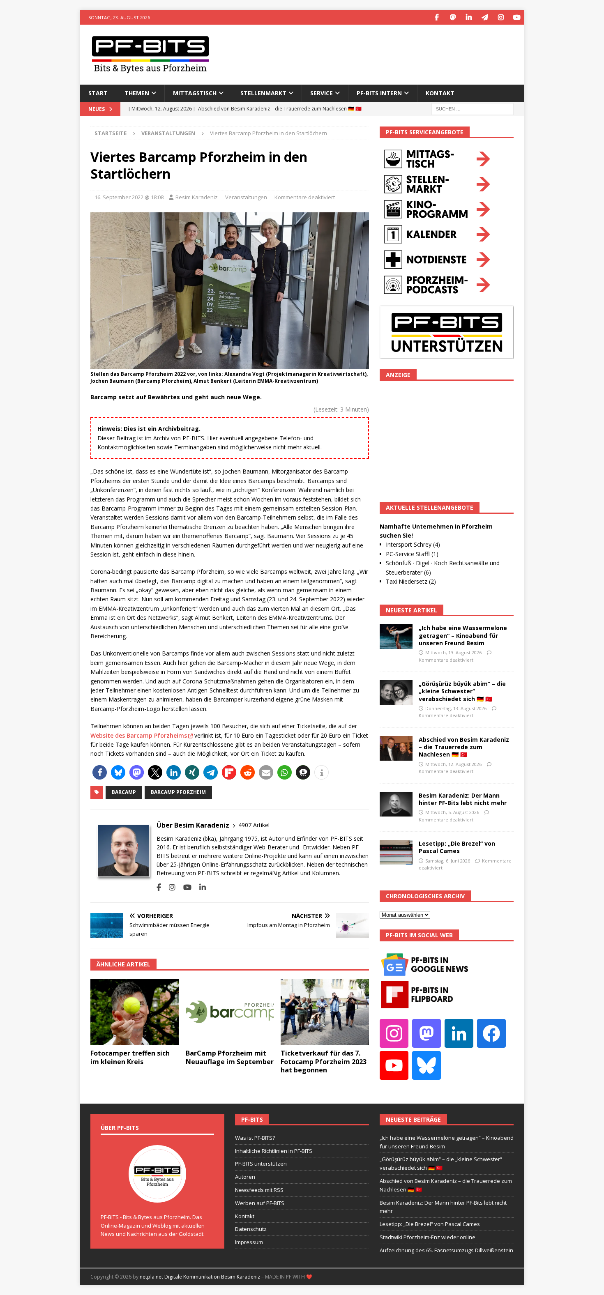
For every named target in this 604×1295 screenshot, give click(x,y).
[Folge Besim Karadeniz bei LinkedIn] (199, 887)
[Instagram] (500, 17)
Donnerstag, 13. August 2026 (455, 708)
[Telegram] (484, 17)
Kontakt (440, 93)
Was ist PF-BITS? (255, 1137)
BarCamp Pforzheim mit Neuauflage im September (230, 1057)
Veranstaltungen (246, 197)
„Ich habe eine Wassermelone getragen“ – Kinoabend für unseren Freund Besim (463, 635)
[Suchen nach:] (472, 108)
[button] (99, 772)
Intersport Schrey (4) (413, 544)
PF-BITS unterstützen (261, 1163)
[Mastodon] (452, 17)
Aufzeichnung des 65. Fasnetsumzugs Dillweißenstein (446, 1250)
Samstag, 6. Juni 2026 (447, 861)
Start (98, 93)
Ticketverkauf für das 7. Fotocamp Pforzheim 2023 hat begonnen (324, 1062)
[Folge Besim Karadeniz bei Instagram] (169, 887)
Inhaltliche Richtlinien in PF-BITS (273, 1151)
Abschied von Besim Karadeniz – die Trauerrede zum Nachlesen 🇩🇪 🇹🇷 (464, 747)
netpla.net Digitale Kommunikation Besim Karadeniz (200, 1276)
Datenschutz (251, 1229)
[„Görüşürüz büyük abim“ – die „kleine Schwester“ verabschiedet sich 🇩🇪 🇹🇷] (396, 692)
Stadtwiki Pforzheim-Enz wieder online (427, 1237)
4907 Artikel (254, 825)
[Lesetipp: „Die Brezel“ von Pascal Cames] (396, 852)
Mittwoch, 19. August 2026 (453, 652)
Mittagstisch (195, 93)
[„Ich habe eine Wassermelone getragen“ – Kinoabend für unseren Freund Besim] (396, 636)
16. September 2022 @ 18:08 (129, 197)
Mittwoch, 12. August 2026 (453, 764)
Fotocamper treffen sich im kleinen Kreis (130, 1057)
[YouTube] (516, 17)
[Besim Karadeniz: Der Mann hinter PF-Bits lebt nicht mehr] (396, 804)
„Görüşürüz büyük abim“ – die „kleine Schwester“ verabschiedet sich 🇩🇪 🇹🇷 (462, 691)
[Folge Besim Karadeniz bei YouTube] (184, 887)
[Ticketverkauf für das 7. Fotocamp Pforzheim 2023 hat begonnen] (325, 1012)
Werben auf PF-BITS (259, 1203)
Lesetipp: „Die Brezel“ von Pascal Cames (457, 847)
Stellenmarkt (263, 93)
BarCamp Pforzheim (178, 792)
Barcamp (124, 792)
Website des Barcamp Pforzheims (138, 735)
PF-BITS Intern (379, 93)
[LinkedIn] (468, 17)
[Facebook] (436, 17)
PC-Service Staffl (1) (412, 554)
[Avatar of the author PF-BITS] (157, 1194)
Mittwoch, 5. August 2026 (452, 812)
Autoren (245, 1176)
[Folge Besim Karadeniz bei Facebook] (159, 887)
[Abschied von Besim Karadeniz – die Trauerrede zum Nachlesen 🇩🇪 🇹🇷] (396, 748)
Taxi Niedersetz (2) (411, 581)
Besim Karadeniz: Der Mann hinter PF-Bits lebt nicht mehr (463, 799)
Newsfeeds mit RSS (259, 1190)
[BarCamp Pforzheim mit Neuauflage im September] (230, 1012)
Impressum (249, 1242)
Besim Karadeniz (196, 197)
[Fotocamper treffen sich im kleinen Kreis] (134, 1012)
